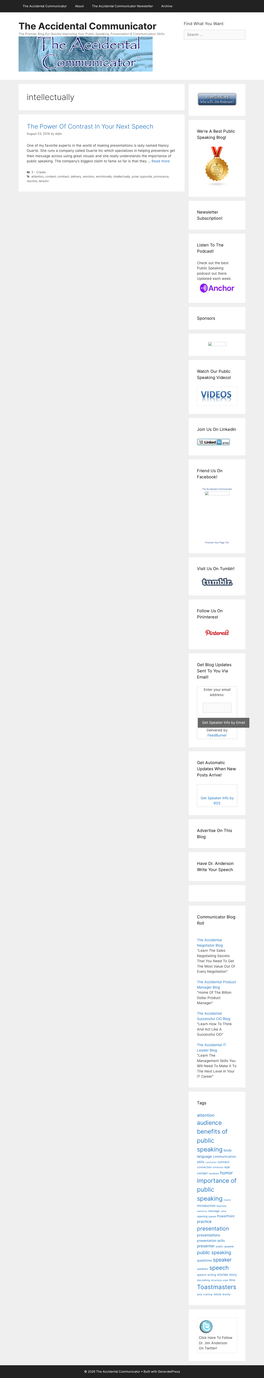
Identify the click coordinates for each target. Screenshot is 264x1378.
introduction (206, 1206)
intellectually (121, 176)
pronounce (161, 176)
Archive (166, 6)
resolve (32, 181)
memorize (202, 1211)
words (226, 1294)
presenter (206, 1246)
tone (199, 1294)
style (225, 1280)
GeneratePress (169, 1371)
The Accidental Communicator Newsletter (122, 6)
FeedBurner (217, 735)
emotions (218, 1167)
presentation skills (211, 1241)
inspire (227, 1200)
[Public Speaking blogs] (217, 186)
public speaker (225, 1246)
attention (37, 176)
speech (219, 1267)
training (207, 1294)
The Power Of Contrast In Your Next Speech (90, 126)
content (50, 176)
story (233, 1275)
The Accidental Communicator (45, 6)
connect (224, 1162)
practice (204, 1221)
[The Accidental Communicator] (217, 494)
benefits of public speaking (212, 1140)
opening (202, 1216)
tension (44, 181)
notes (223, 1211)
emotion (88, 176)
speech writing (206, 1274)
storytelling (203, 1280)
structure (216, 1280)
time (232, 1280)
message (214, 1211)
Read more (161, 161)
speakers (202, 1268)
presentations (208, 1235)
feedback (214, 1173)
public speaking (214, 1252)
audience (209, 1122)
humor (226, 1172)
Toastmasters (216, 1287)
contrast (63, 176)
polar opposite (142, 176)
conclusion (211, 1162)
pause (212, 1216)
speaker (222, 1260)
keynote (221, 1205)
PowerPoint (226, 1216)
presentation (213, 1228)
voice (217, 1294)
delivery (76, 176)
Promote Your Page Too (217, 542)
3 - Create (38, 172)
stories (222, 1274)
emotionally (104, 176)
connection (204, 1167)
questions (204, 1260)
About (79, 6)
